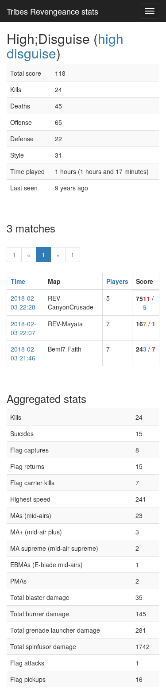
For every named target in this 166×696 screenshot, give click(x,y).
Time (18, 281)
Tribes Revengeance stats (52, 11)
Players (117, 281)
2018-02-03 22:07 (23, 328)
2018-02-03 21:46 (23, 353)
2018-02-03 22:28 (23, 302)
